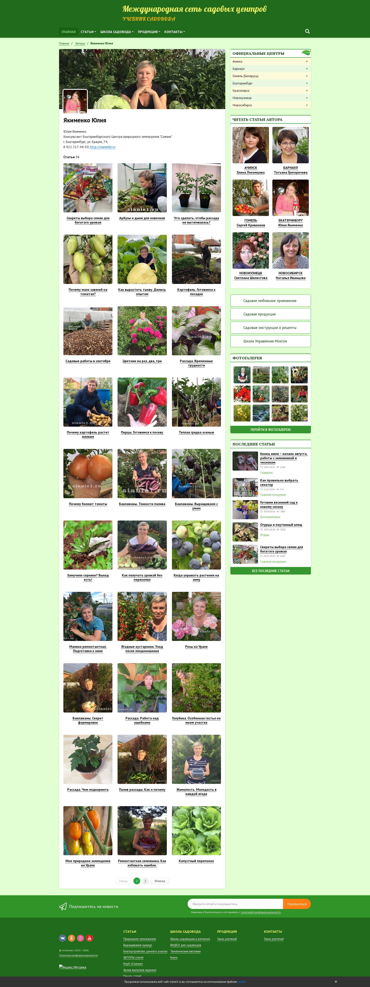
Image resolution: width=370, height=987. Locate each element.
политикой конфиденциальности (261, 912)
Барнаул (239, 68)
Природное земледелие (139, 939)
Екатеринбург (242, 83)
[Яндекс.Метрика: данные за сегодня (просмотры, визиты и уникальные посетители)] (72, 967)
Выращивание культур (137, 945)
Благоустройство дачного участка (145, 951)
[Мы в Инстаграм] (80, 938)
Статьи (87, 32)
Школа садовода (115, 32)
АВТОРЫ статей (133, 957)
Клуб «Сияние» (133, 964)
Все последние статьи (270, 570)
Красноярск (241, 90)
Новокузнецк (242, 98)
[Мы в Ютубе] (89, 938)
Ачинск (237, 61)
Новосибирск (242, 105)
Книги (174, 957)
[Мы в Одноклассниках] (71, 938)
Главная (69, 32)
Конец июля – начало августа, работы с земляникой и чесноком (283, 458)
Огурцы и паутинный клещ (281, 524)
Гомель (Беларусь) (245, 76)
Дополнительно (270, 517)
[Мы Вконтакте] (62, 938)
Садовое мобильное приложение (270, 300)
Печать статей (132, 976)
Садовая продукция (259, 314)
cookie (241, 982)
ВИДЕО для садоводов (185, 945)
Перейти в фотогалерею (271, 429)
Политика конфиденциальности (78, 955)
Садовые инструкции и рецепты (269, 327)
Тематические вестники (185, 951)
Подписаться (297, 904)
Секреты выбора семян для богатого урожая (281, 549)
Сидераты (266, 472)
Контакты (173, 32)
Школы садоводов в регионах (190, 939)
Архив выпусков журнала (139, 970)
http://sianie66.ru (102, 147)
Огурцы (264, 535)
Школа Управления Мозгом (265, 341)
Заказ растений (227, 939)
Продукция (148, 32)
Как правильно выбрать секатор (279, 482)
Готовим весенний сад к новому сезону (279, 504)
